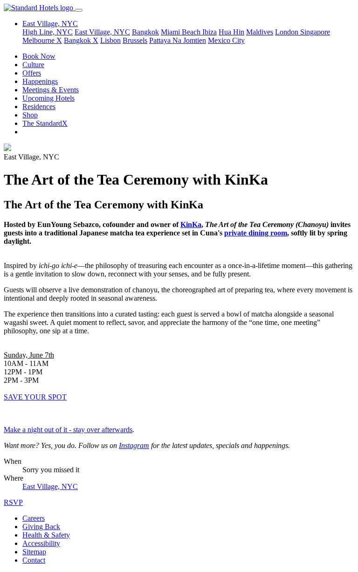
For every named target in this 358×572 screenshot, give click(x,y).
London (287, 32)
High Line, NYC (47, 32)
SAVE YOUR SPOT (35, 397)
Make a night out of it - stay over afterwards (68, 430)
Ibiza (209, 32)
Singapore (315, 32)
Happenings (40, 81)
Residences (38, 106)
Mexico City (226, 40)
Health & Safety (46, 535)
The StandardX (45, 123)
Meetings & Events (50, 90)
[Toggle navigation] (79, 10)
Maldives (259, 32)
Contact (33, 560)
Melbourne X (42, 40)
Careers (33, 518)
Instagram (134, 445)
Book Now (38, 56)
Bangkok (145, 32)
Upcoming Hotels (48, 98)
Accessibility (41, 543)
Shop (30, 115)
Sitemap (34, 552)
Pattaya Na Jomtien (177, 40)
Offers (31, 73)
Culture (33, 65)
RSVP (13, 502)
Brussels (135, 40)
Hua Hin (231, 32)
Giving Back (41, 527)
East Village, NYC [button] (50, 24)
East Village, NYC (102, 32)
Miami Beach (181, 32)
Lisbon (110, 40)
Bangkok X (81, 40)
